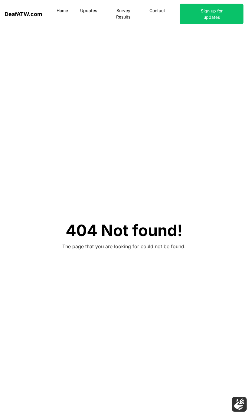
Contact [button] (157, 10)
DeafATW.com (23, 14)
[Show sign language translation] (239, 404)
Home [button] (62, 10)
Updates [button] (88, 10)
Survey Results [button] (123, 13)
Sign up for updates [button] (212, 14)
